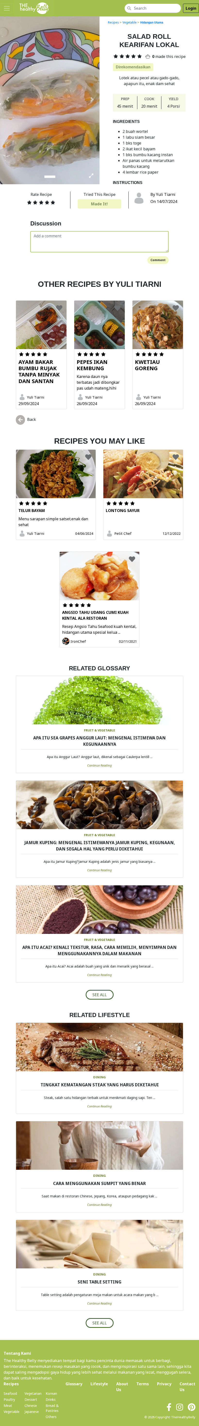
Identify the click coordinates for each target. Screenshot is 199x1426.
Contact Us (187, 1386)
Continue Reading (99, 765)
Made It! (99, 204)
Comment (158, 260)
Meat (8, 1405)
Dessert (31, 1399)
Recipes (113, 22)
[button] (7, 99)
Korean (51, 1393)
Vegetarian (33, 1393)
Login (191, 8)
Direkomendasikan (133, 67)
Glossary (74, 1383)
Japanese (32, 1411)
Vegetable (130, 22)
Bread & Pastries (52, 1408)
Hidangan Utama (151, 22)
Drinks (51, 1399)
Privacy (164, 1383)
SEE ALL (99, 994)
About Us (122, 1386)
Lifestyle (99, 1383)
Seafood (10, 1393)
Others (51, 1416)
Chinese (31, 1405)
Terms (142, 1383)
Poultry (9, 1399)
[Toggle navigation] (7, 8)
